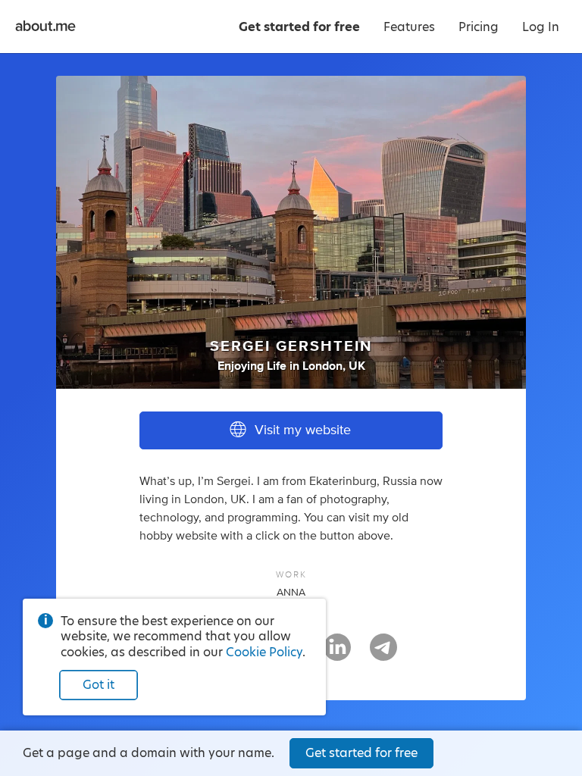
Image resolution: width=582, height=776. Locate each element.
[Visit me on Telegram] (383, 654)
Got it (98, 684)
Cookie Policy (264, 652)
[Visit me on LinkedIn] (337, 654)
